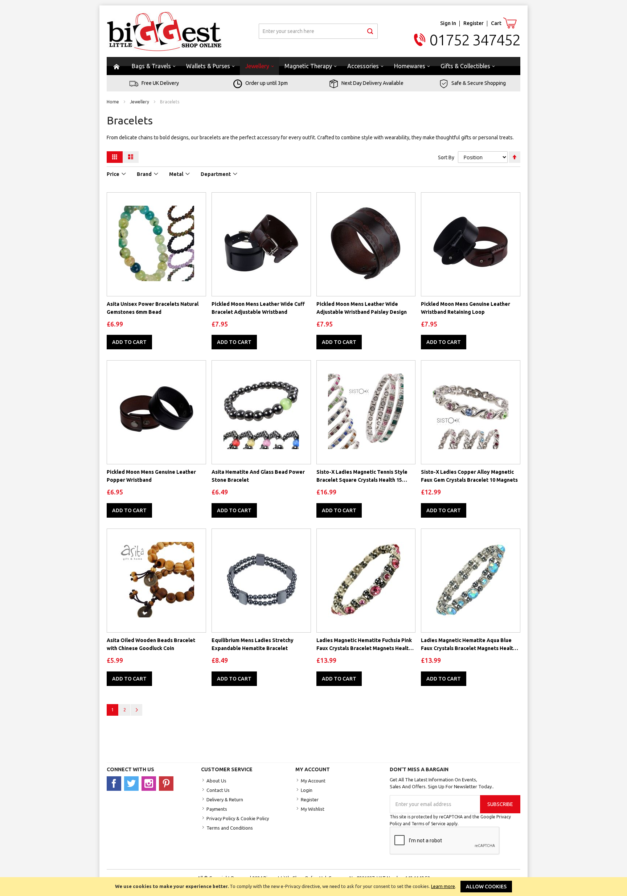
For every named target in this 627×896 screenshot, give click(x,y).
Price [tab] (113, 174)
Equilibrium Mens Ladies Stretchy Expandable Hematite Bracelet (253, 644)
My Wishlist (312, 808)
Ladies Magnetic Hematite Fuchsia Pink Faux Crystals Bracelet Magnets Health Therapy (364, 644)
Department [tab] (216, 174)
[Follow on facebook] (115, 783)
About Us (216, 780)
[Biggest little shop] (164, 31)
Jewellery (140, 101)
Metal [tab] (176, 174)
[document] (313, 886)
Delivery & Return (224, 799)
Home (113, 101)
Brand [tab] (144, 174)
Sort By (446, 157)
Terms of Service (428, 823)
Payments (216, 808)
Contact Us (218, 790)
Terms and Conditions (229, 827)
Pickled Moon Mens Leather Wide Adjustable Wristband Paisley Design (361, 308)
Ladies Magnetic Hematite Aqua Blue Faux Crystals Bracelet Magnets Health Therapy (468, 644)
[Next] (136, 710)
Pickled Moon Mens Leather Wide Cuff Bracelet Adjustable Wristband (258, 308)
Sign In (448, 23)
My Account (313, 780)
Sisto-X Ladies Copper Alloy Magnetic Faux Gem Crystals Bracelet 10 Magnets (469, 476)
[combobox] (318, 31)
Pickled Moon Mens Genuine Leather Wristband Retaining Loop (465, 308)
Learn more (443, 886)
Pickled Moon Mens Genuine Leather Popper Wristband (151, 476)
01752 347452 (475, 39)
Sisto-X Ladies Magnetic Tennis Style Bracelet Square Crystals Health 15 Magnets (361, 476)
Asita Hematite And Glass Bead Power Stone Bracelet (258, 476)
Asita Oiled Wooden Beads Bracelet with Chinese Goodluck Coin (151, 644)
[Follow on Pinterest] (167, 783)
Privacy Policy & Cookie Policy (237, 818)
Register (473, 23)
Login (306, 790)
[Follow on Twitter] (133, 783)
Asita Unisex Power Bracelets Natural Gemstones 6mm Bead (152, 308)
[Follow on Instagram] (150, 783)
